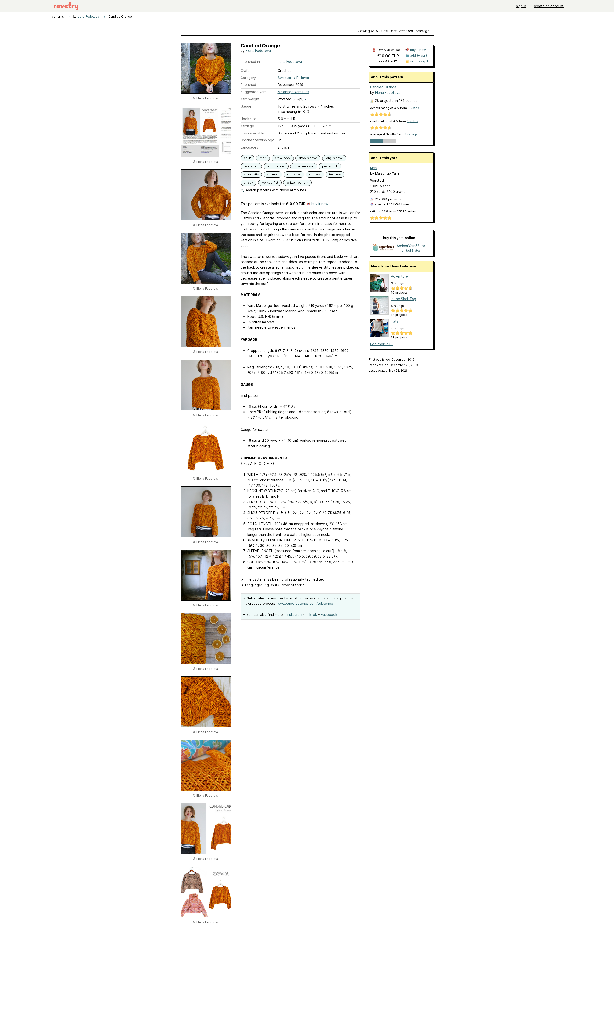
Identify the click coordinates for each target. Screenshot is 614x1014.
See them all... (381, 344)
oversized (251, 166)
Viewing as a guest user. (393, 31)
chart (262, 158)
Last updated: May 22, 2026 (390, 370)
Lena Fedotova (88, 16)
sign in (521, 6)
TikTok (311, 614)
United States (411, 250)
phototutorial (276, 166)
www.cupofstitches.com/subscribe (305, 603)
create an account (549, 6)
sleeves (315, 174)
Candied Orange (383, 87)
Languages (249, 147)
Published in (250, 62)
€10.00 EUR (388, 56)
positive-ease (304, 166)
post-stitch (330, 166)
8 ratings (411, 134)
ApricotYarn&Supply (411, 246)
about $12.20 (388, 60)
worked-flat (269, 182)
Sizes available (252, 133)
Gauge (246, 106)
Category (248, 78)
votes (413, 108)
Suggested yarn (253, 92)
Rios (373, 168)
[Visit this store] (383, 248)
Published (248, 85)
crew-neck (282, 158)
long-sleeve (334, 158)
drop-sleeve (308, 158)
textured (335, 174)
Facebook (329, 614)
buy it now (319, 204)
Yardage (247, 126)
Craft (245, 70)
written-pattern (297, 182)
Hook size (248, 119)
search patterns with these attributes (275, 190)
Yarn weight (250, 99)
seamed (273, 174)
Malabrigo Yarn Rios (293, 92)
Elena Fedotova (258, 50)
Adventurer (400, 276)
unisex (248, 182)
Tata (394, 321)
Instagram (294, 614)
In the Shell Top (403, 299)
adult (247, 158)
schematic (251, 174)
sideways (294, 174)
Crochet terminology (257, 140)
